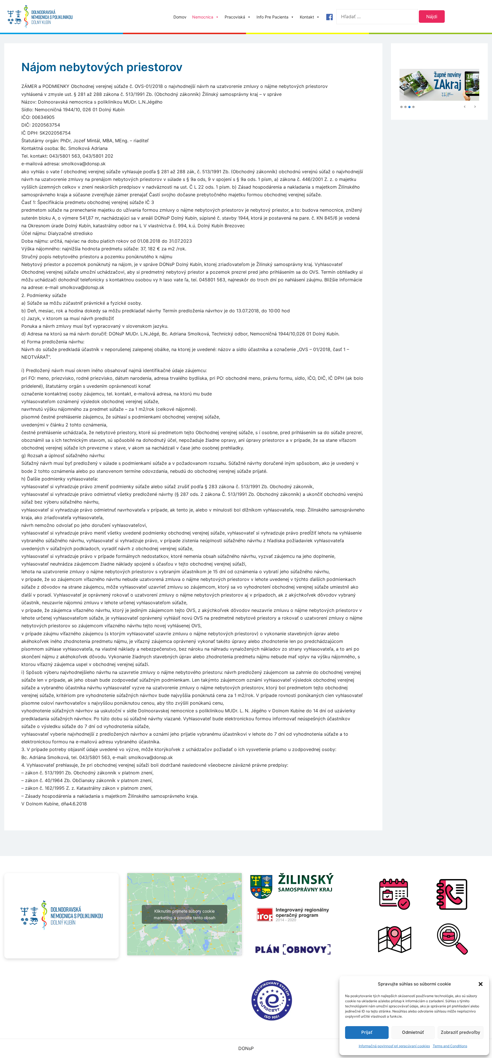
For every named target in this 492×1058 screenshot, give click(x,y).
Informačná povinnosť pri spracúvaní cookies (394, 1046)
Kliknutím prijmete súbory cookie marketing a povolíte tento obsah (184, 914)
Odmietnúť (413, 1032)
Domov (179, 17)
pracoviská (235, 17)
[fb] (329, 17)
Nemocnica (202, 17)
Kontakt (307, 17)
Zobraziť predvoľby (460, 1032)
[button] (480, 984)
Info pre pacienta (272, 17)
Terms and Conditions (450, 1046)
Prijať (366, 1032)
